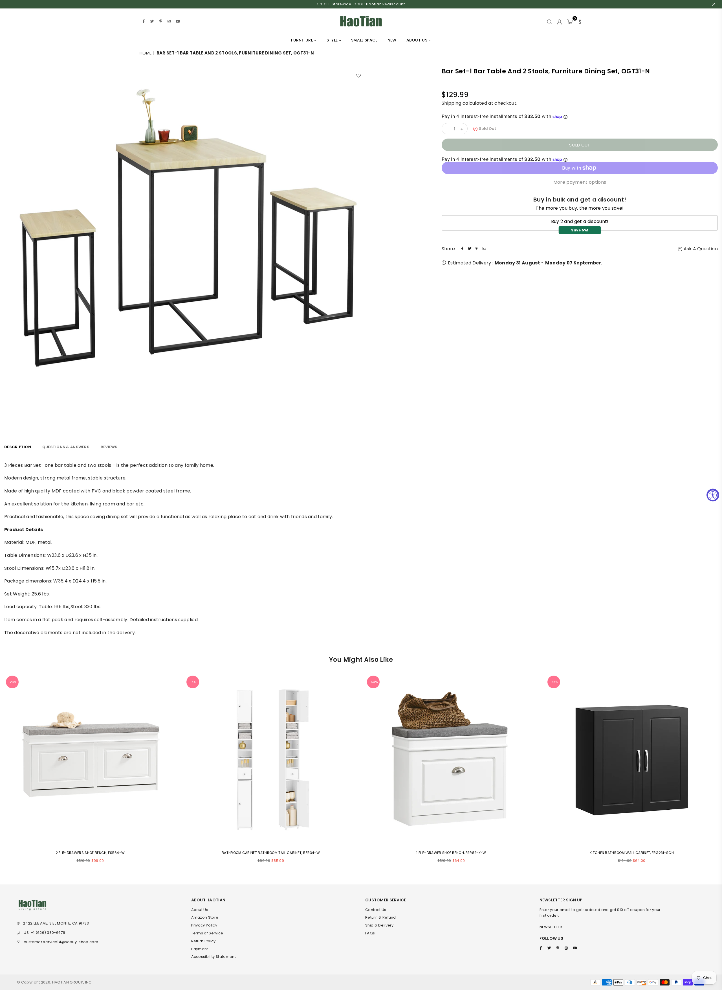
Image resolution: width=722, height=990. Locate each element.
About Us (199, 909)
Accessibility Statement (213, 956)
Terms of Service (207, 933)
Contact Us (375, 909)
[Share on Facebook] (462, 249)
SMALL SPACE (364, 40)
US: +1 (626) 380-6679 (44, 932)
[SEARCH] (549, 21)
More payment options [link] (579, 182)
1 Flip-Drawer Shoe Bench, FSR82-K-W (451, 852)
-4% (193, 682)
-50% (373, 682)
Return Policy (203, 941)
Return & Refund (380, 917)
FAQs (370, 933)
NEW (392, 40)
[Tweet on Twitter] (469, 249)
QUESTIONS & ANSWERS (65, 447)
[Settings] (578, 21)
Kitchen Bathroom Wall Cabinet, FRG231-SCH (632, 852)
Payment (199, 949)
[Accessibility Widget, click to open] (712, 495)
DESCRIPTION (17, 447)
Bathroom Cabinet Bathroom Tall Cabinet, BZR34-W (271, 852)
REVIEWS (109, 447)
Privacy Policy (204, 925)
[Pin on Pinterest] (477, 249)
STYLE (333, 40)
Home (145, 53)
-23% (12, 682)
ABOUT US (417, 40)
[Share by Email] (484, 249)
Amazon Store (205, 917)
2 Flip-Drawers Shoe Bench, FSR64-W (90, 852)
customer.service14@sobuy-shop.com (61, 942)
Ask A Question (700, 249)
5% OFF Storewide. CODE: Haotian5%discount (361, 4)
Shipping (451, 103)
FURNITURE (302, 40)
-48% (554, 682)
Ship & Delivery (379, 925)
